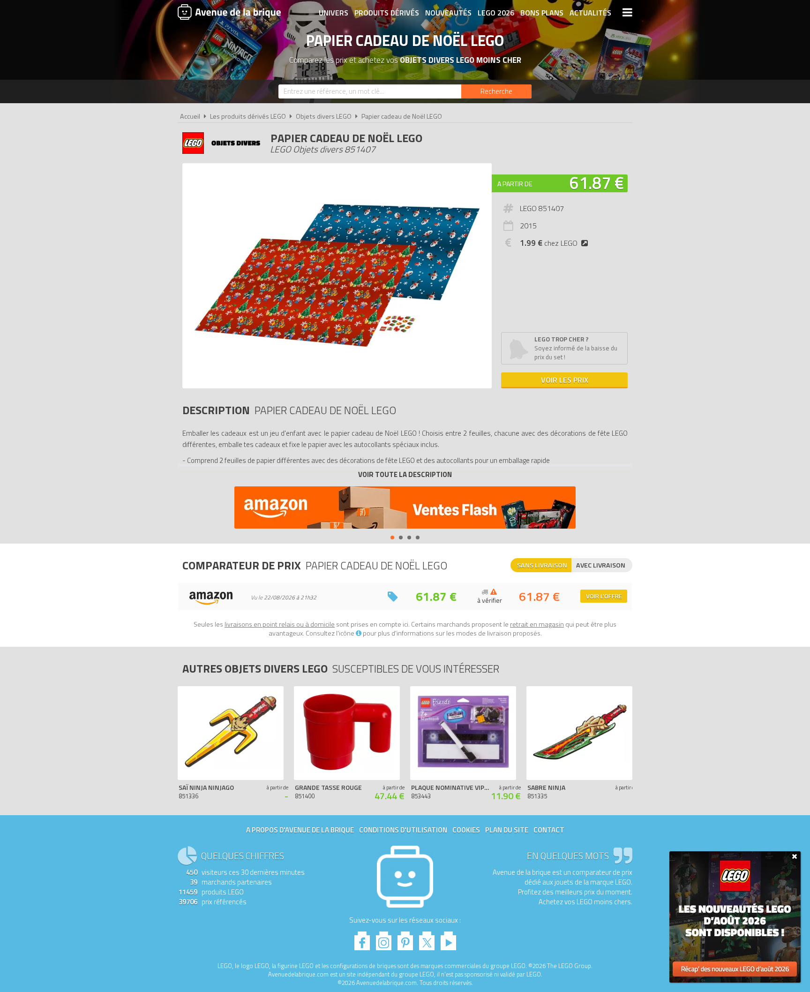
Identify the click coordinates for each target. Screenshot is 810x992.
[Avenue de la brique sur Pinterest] (405, 938)
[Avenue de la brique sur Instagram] (384, 938)
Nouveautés (448, 12)
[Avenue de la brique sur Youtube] (448, 938)
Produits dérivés (386, 12)
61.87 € (597, 183)
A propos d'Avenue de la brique (300, 830)
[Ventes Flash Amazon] (405, 508)
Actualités (590, 12)
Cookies (466, 830)
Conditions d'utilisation (403, 830)
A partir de (514, 184)
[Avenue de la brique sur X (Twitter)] (427, 938)
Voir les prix (564, 380)
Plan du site (506, 830)
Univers (333, 12)
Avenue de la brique (229, 11)
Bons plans (541, 12)
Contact (548, 830)
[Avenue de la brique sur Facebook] (362, 938)
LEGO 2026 (496, 12)
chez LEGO (549, 243)
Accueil (190, 116)
